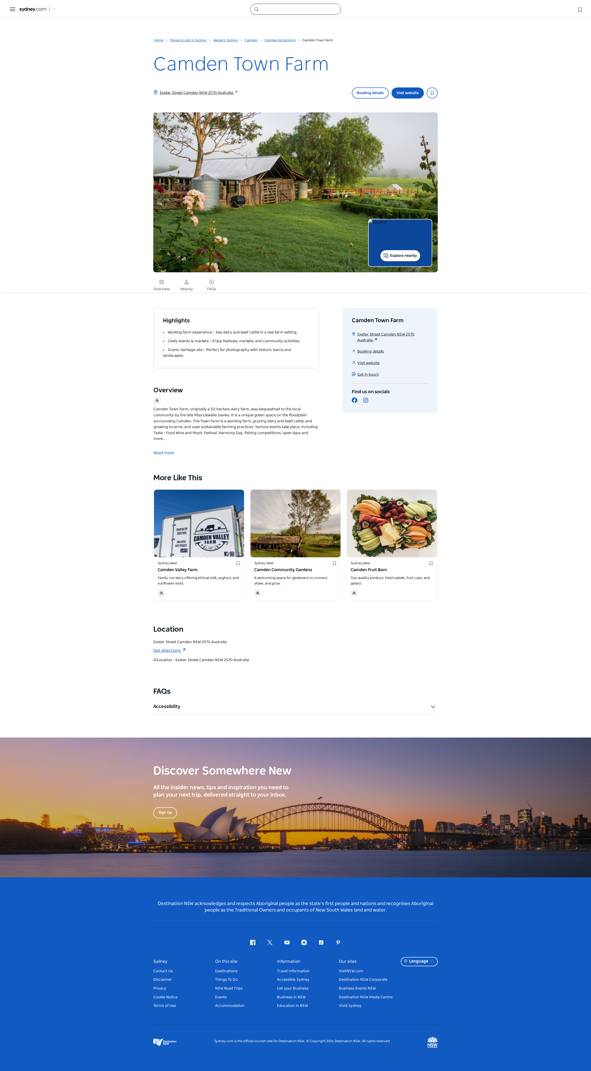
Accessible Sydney (293, 979)
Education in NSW (292, 1006)
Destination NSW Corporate (363, 979)
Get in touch (368, 374)
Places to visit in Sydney (188, 40)
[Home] (32, 9)
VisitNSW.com (351, 971)
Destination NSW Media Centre (365, 997)
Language (418, 961)
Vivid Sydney (350, 1006)
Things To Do (226, 979)
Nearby (186, 289)
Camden (251, 40)
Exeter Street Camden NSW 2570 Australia (197, 93)
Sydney (160, 962)
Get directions (167, 651)
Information (288, 962)
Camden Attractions (280, 40)
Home (158, 40)
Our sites (347, 962)
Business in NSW (291, 997)
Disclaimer (162, 979)
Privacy (159, 988)
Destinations (226, 971)
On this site (226, 962)
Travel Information (293, 971)
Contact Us (163, 971)
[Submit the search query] (256, 9)
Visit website (408, 93)
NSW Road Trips (229, 988)
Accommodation (229, 1006)
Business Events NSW (357, 988)
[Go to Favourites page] (579, 9)
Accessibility (166, 706)
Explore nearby (403, 256)
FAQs (211, 289)
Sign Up (165, 812)
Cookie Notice (165, 997)
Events (221, 997)
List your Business (292, 988)
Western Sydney (225, 40)
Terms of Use (164, 1006)
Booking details (370, 93)
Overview (162, 289)
